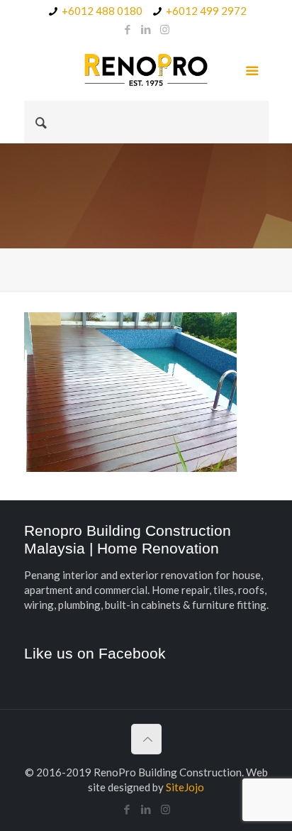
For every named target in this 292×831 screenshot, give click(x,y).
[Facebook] (127, 29)
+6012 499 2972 (206, 10)
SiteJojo (185, 787)
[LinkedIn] (146, 29)
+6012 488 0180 (102, 10)
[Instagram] (164, 29)
